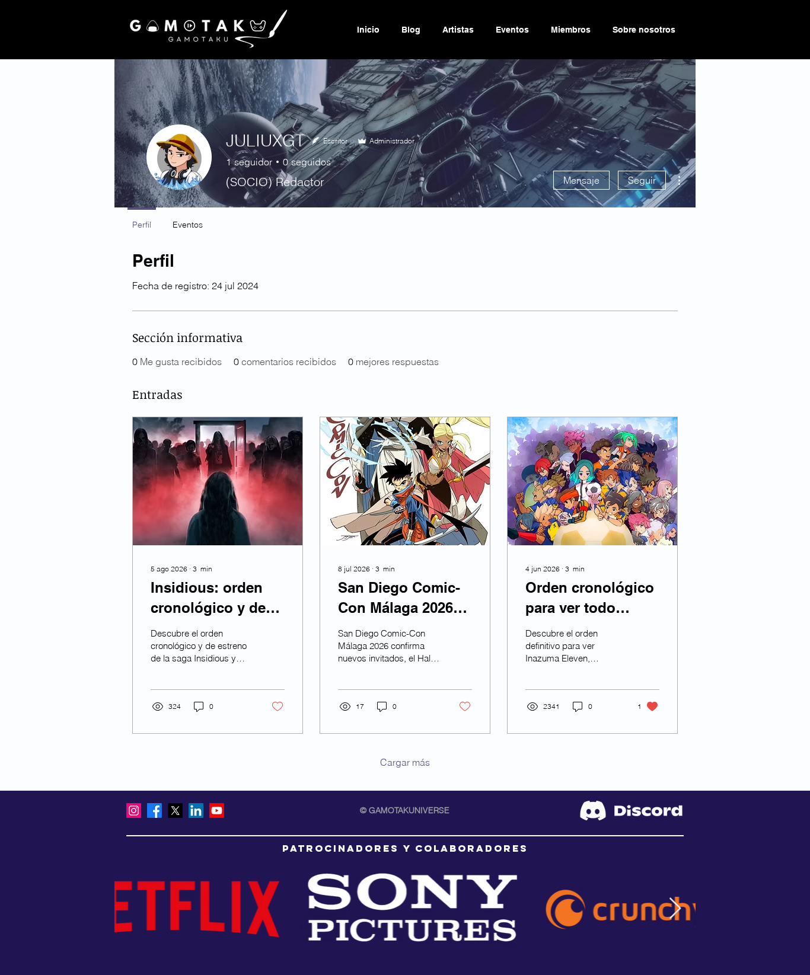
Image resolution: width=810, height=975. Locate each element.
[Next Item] (675, 908)
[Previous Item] (135, 908)
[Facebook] (154, 810)
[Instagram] (133, 810)
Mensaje (581, 180)
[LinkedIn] (196, 810)
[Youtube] (216, 810)
